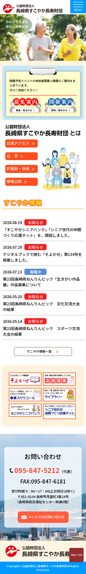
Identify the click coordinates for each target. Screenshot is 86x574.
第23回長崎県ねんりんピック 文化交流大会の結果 (41, 306)
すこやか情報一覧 (39, 351)
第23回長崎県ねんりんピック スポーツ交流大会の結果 (41, 331)
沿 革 (12, 156)
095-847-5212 (36, 470)
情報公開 (14, 181)
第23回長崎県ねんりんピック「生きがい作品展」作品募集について (41, 281)
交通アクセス (17, 143)
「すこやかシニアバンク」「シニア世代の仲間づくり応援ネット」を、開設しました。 (42, 232)
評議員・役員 (17, 169)
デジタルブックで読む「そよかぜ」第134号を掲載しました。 (42, 257)
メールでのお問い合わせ (46, 516)
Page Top (76, 555)
